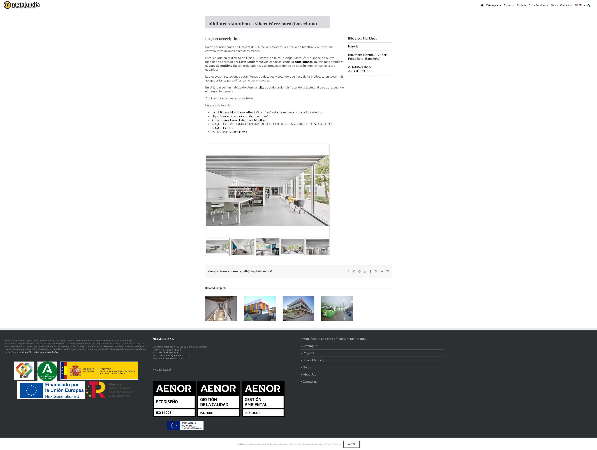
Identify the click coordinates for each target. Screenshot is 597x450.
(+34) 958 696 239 (168, 352)
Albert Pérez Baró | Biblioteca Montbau (238, 120)
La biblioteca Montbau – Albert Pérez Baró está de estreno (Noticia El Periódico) (267, 112)
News (307, 367)
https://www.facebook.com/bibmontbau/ (239, 116)
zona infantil (304, 62)
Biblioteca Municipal (362, 38)
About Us (309, 374)
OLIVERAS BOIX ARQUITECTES (359, 69)
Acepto (351, 444)
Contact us (310, 382)
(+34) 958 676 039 (171, 349)
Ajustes (336, 444)
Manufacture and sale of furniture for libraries (334, 339)
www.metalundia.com (170, 358)
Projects (308, 353)
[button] (589, 5)
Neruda (353, 46)
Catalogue (310, 346)
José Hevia (239, 132)
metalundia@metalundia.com (175, 355)
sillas (262, 87)
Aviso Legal (163, 370)
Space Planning (313, 360)
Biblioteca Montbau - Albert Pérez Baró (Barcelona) (367, 57)
